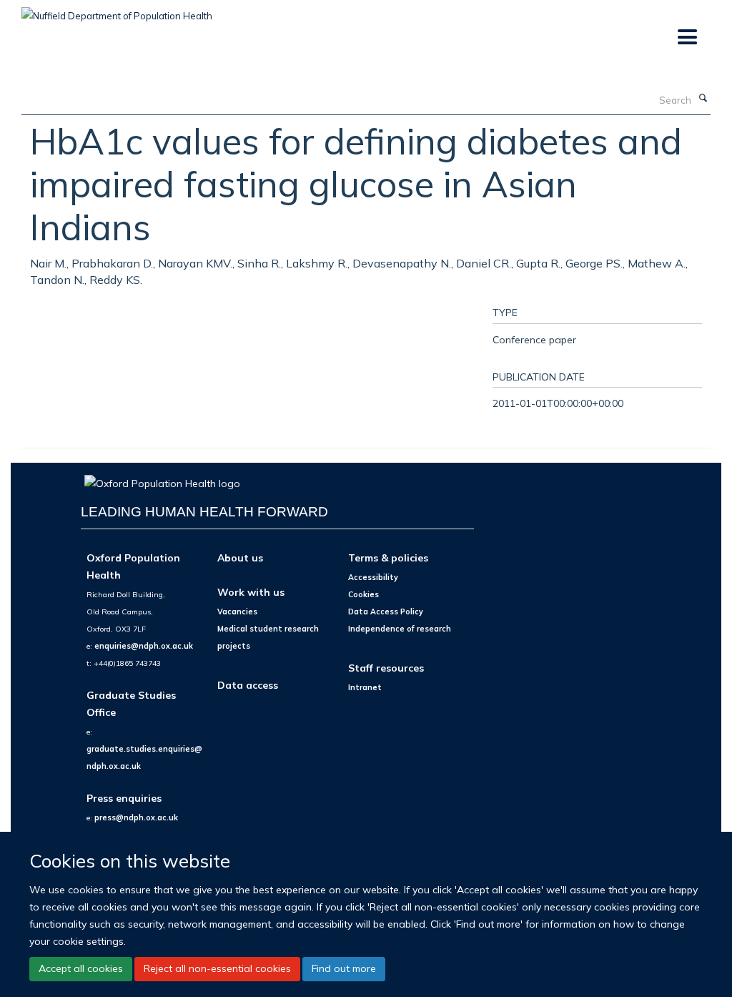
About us (240, 557)
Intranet (365, 687)
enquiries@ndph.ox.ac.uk (143, 646)
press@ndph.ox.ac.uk (136, 817)
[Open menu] (687, 37)
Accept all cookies (81, 968)
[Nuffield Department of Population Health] (116, 10)
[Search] (703, 99)
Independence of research (399, 629)
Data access (247, 685)
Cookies (363, 594)
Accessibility (373, 577)
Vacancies (237, 611)
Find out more (344, 968)
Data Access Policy (385, 611)
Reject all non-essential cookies (217, 968)
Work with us (251, 592)
